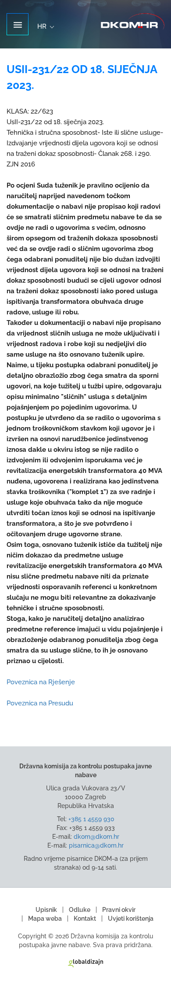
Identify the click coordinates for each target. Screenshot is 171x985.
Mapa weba (45, 918)
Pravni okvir (118, 909)
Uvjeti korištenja (130, 918)
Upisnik (46, 909)
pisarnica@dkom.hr (96, 845)
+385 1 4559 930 (91, 819)
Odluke (79, 909)
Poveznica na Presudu (40, 703)
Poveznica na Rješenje (41, 682)
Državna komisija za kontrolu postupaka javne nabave (132, 21)
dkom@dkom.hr (96, 836)
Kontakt (85, 918)
